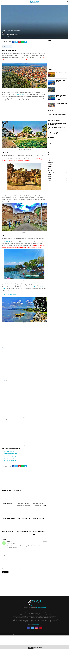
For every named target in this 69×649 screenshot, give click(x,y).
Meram (49, 176)
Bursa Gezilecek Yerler (10, 458)
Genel (49, 145)
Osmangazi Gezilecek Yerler (12, 455)
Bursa (3, 32)
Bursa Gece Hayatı (9, 451)
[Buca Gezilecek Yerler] (51, 89)
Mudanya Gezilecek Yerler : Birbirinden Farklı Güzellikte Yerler (39, 533)
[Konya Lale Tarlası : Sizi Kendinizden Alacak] (51, 74)
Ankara (49, 150)
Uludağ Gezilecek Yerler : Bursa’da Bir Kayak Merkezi (23, 504)
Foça (49, 152)
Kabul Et (30, 647)
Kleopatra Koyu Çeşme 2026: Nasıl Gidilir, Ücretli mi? (56, 132)
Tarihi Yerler (51, 154)
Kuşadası (50, 180)
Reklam (47, 634)
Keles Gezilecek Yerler (10, 460)
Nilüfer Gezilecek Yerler (7, 531)
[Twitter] (32, 628)
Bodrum (50, 166)
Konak (49, 186)
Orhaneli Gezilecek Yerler (38, 518)
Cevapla (45, 541)
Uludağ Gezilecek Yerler (10, 453)
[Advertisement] (24, 111)
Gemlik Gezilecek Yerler (23, 94)
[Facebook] (28, 628)
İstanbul (50, 182)
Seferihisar (50, 164)
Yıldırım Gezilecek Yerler (7, 503)
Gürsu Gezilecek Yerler (10, 457)
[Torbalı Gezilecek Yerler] (51, 105)
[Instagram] (36, 628)
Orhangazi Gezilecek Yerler (23, 518)
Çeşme (49, 158)
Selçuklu (50, 170)
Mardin (49, 174)
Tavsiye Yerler (51, 188)
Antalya (49, 143)
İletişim (59, 634)
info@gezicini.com (41, 607)
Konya (49, 149)
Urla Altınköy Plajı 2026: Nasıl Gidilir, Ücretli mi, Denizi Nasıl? (57, 128)
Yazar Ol (55, 634)
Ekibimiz (51, 634)
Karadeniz (50, 162)
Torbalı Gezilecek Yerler (61, 103)
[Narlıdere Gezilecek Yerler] (51, 82)
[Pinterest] (40, 628)
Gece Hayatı (51, 172)
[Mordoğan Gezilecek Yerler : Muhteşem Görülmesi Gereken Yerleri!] (51, 97)
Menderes (50, 184)
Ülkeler (49, 160)
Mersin (49, 156)
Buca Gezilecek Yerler (61, 88)
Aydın (49, 178)
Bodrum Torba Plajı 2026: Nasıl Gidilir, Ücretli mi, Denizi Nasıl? (57, 119)
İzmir (49, 141)
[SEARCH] (65, 45)
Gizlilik (44, 634)
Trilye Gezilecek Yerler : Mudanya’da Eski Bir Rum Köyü (39, 504)
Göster (9, 46)
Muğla (49, 147)
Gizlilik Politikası (38, 647)
